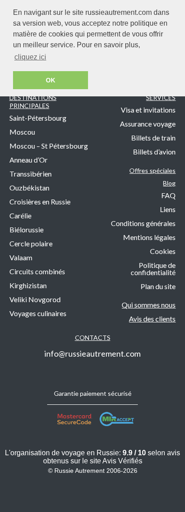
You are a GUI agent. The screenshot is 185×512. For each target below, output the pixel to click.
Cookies (163, 251)
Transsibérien (30, 173)
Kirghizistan (28, 285)
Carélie (20, 215)
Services (161, 97)
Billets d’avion (154, 151)
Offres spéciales (152, 170)
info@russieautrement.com (92, 353)
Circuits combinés (37, 271)
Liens (168, 209)
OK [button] (50, 80)
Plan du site (158, 286)
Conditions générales (143, 223)
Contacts (92, 337)
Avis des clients (152, 318)
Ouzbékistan (29, 187)
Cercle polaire (31, 243)
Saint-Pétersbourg (37, 117)
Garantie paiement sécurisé (93, 393)
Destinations (33, 101)
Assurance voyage (148, 123)
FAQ (168, 195)
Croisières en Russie (39, 201)
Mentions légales (149, 237)
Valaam (20, 257)
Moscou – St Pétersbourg (48, 145)
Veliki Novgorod (35, 299)
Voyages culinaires (37, 313)
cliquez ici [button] (30, 57)
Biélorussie (26, 229)
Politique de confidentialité (153, 268)
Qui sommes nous (149, 304)
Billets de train (153, 137)
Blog (169, 183)
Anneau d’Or (28, 159)
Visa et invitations (148, 109)
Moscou (22, 131)
